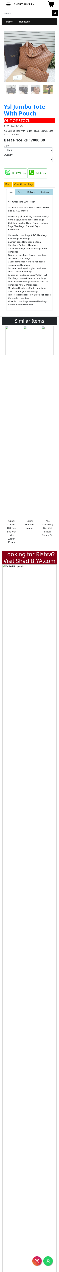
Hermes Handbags (35, 261)
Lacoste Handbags (17, 268)
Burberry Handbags (28, 245)
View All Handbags (23, 184)
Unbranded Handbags (19, 235)
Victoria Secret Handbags (20, 304)
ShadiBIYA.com (36, 561)
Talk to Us (41, 173)
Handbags (24, 21)
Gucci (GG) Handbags (19, 258)
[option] (11, 436)
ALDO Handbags (39, 235)
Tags (20, 192)
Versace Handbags (38, 301)
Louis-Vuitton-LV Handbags (32, 278)
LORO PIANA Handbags (20, 271)
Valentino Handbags (18, 301)
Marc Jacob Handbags (19, 281)
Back (8, 184)
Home (9, 21)
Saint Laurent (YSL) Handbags (23, 291)
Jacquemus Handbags (19, 265)
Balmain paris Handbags (20, 242)
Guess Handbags (17, 261)
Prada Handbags (37, 288)
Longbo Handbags (36, 268)
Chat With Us (19, 173)
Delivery (31, 192)
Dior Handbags (34, 248)
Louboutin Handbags (18, 275)
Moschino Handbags (18, 288)
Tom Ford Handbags (18, 294)
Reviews (44, 192)
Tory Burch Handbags (40, 294)
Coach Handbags (17, 248)
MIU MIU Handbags (29, 285)
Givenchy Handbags (18, 255)
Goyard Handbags (38, 255)
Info (11, 192)
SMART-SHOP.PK (16, 4)
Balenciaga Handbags (19, 238)
